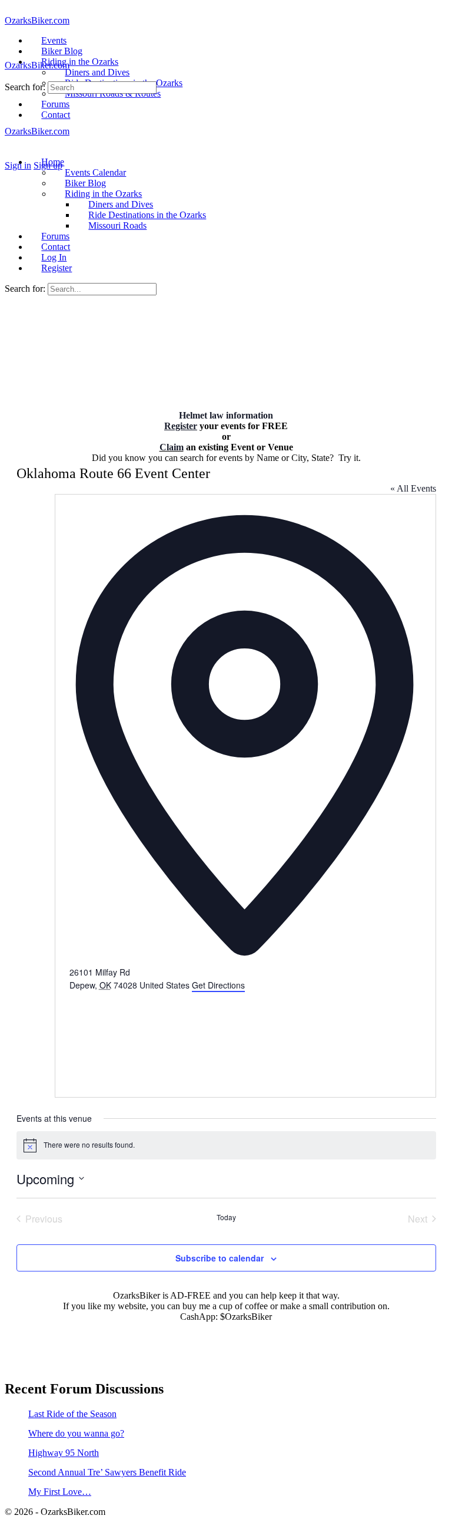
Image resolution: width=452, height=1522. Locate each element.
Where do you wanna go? (76, 1433)
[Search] (11, 155)
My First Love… (59, 1492)
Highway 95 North (63, 1453)
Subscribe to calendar (219, 1258)
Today (226, 1217)
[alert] (226, 1145)
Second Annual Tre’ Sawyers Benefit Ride (107, 1472)
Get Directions (218, 985)
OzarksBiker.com (37, 20)
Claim (171, 447)
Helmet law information (226, 415)
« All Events (413, 488)
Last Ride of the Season (72, 1414)
